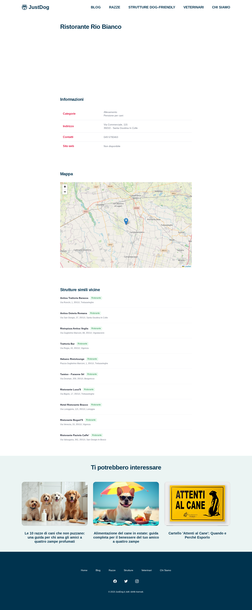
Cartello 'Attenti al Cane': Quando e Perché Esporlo (197, 535)
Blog (98, 570)
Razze (112, 570)
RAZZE (114, 7)
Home (84, 570)
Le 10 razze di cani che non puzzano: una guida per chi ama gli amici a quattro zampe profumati (55, 537)
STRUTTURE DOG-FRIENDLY (151, 7)
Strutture (128, 570)
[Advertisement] (126, 71)
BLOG (96, 7)
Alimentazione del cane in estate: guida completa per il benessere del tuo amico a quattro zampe (126, 537)
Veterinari (146, 570)
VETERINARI (193, 7)
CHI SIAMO (221, 7)
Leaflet (187, 266)
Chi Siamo (165, 570)
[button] (126, 221)
